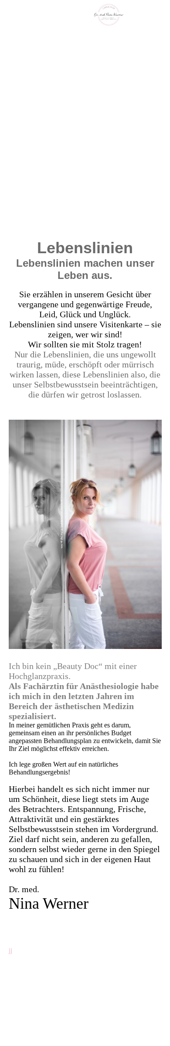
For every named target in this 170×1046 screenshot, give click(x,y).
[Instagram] (16, 960)
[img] (109, 15)
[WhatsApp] (16, 997)
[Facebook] (15, 972)
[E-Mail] (16, 984)
